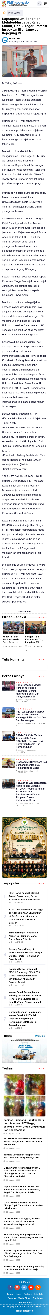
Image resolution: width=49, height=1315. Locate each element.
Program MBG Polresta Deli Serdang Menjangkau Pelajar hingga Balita (31, 764)
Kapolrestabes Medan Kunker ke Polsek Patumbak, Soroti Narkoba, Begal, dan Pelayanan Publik (28, 690)
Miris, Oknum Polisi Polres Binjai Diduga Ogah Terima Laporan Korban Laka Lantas (23, 1205)
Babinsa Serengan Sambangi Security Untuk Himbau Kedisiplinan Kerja (24, 1268)
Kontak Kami (25, 1302)
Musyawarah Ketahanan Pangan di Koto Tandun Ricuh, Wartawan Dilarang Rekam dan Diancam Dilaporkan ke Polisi (22, 1172)
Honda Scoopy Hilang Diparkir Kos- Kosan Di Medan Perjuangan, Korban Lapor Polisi (23, 1237)
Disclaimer (38, 1298)
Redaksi (28, 1294)
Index (41, 617)
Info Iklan (39, 1294)
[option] (13, 635)
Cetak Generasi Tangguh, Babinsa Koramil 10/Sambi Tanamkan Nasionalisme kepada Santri (22, 1221)
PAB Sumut (14, 12)
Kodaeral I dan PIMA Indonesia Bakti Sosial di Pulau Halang (11, 641)
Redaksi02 (14, 38)
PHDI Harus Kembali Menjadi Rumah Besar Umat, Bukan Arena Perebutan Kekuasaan (23, 1141)
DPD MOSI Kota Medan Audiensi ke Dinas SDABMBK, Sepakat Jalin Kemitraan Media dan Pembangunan (30, 741)
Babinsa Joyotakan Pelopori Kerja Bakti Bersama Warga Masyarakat (22, 1156)
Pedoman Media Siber (18, 1298)
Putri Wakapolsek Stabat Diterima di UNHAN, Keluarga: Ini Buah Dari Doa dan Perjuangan (31, 716)
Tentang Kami (14, 1294)
